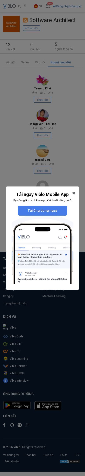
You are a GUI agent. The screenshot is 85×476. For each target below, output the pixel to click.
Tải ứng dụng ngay (42, 210)
